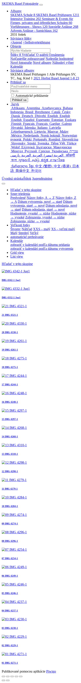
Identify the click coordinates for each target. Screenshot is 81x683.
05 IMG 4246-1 (10, 593)
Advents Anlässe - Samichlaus (34, 30)
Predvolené (18, 198)
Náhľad (27, 229)
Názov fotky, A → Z (41, 198)
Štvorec (15, 229)
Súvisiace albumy (22, 70)
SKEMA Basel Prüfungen (57, 15)
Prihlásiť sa (18, 82)
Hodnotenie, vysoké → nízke (30, 213)
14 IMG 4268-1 (10, 436)
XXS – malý (41, 229)
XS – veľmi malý (63, 229)
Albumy (16, 11)
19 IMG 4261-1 (10, 349)
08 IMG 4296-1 (10, 541)
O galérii (42, 55)
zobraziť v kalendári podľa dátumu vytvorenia (41, 248)
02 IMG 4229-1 (10, 645)
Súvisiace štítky (21, 38)
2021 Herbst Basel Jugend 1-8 (56, 78)
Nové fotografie (21, 62)
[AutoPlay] (20, 676)
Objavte (15, 46)
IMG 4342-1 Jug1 (11, 280)
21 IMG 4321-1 (10, 315)
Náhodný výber (63, 62)
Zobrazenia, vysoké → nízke (45, 217)
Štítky (15, 55)
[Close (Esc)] (3, 676)
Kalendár (16, 66)
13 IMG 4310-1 (10, 454)
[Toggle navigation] (41, 4)
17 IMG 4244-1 (10, 384)
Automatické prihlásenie (31, 95)
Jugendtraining (42, 178)
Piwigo (51, 671)
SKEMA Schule (22, 15)
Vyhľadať (29, 55)
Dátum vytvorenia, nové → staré (40, 201)
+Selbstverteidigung (36, 42)
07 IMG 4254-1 (10, 558)
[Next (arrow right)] (8, 680)
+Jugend (16, 42)
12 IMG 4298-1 (10, 471)
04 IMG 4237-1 (10, 610)
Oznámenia (56, 55)
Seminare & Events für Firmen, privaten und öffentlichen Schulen (41, 21)
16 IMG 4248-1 (10, 402)
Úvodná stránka (12, 178)
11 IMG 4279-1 (10, 488)
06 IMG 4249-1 (10, 575)
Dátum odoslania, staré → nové (43, 209)
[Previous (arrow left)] (3, 680)
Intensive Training (25, 19)
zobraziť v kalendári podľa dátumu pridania (40, 245)
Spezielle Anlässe (63, 27)
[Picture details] (16, 676)
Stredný (23, 233)
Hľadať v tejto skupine (17, 264)
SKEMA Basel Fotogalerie (20, 3)
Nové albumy (42, 62)
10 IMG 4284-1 (10, 506)
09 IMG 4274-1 (10, 523)
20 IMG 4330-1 (10, 332)
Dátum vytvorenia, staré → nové (41, 203)
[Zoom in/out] (12, 676)
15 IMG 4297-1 (10, 419)
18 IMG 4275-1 (10, 367)
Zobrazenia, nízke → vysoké (30, 221)
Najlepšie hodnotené (59, 58)
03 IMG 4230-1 (10, 628)
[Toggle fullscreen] (8, 676)
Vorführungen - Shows (29, 27)
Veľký (34, 233)
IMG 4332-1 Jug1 (11, 297)
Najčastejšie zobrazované (27, 58)
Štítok (27, 178)
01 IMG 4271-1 (10, 662)
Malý (13, 233)
